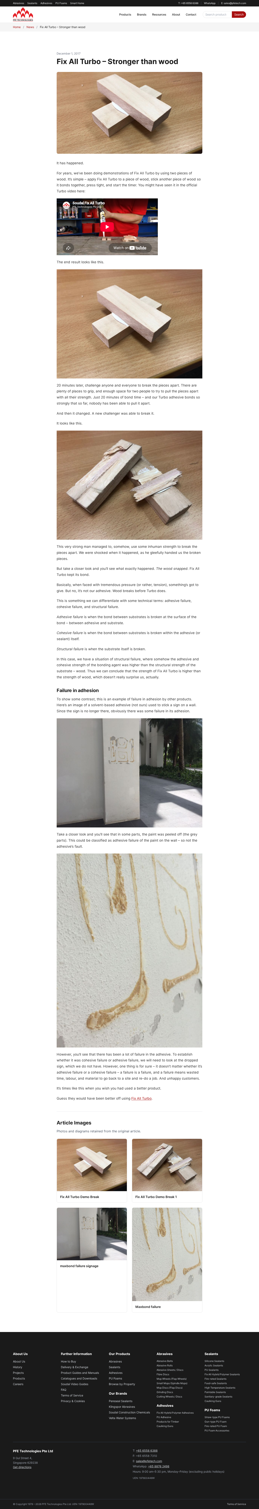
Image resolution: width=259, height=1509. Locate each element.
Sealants (32, 3)
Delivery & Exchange (74, 1367)
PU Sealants (212, 1369)
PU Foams (61, 3)
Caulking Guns (165, 1426)
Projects (18, 1372)
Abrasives (18, 3)
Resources (159, 14)
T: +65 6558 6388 (188, 3)
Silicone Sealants (214, 1361)
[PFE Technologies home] (23, 14)
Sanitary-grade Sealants (218, 1396)
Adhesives (46, 3)
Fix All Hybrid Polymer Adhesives (175, 1412)
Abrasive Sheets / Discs (170, 1369)
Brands (141, 14)
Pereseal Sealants (120, 1401)
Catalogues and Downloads (79, 1378)
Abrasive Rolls (165, 1365)
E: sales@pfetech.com (233, 3)
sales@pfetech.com (149, 1461)
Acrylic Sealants (214, 1365)
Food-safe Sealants (216, 1383)
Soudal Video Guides (74, 1384)
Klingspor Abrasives (122, 1406)
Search (239, 14)
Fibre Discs (163, 1374)
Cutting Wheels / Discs (169, 1396)
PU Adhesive (164, 1417)
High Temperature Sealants (220, 1387)
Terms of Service (72, 1395)
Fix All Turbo (141, 1098)
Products (125, 14)
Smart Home (77, 3)
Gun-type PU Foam (215, 1421)
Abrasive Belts (165, 1361)
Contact (191, 14)
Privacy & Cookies (73, 1401)
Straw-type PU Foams (217, 1417)
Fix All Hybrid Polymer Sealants (222, 1374)
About (176, 14)
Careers (18, 1384)
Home (17, 27)
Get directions (22, 1467)
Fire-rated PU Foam (216, 1426)
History (17, 1367)
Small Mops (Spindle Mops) (172, 1383)
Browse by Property (122, 1384)
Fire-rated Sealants (215, 1378)
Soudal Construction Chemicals (129, 1412)
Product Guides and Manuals (80, 1372)
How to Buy (68, 1361)
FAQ (63, 1389)
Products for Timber (168, 1421)
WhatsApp (209, 3)
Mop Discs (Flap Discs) (170, 1387)
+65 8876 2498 (158, 1466)
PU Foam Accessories (217, 1430)
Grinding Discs (165, 1392)
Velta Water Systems (122, 1418)
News (30, 27)
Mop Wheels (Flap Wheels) (172, 1378)
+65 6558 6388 (147, 1450)
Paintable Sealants (215, 1392)
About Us (19, 1361)
